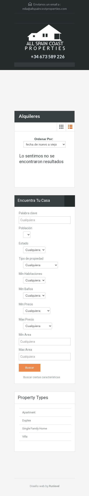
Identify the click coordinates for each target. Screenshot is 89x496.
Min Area (25, 334)
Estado (23, 243)
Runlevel (54, 486)
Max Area (25, 349)
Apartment (28, 412)
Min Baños (26, 289)
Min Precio (26, 304)
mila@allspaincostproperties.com (44, 8)
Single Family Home (34, 428)
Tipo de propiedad (31, 258)
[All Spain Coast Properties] (44, 38)
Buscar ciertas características (41, 377)
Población (25, 228)
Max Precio (26, 319)
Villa (24, 436)
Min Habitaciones (30, 274)
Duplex (26, 420)
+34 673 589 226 (48, 56)
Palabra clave (28, 213)
